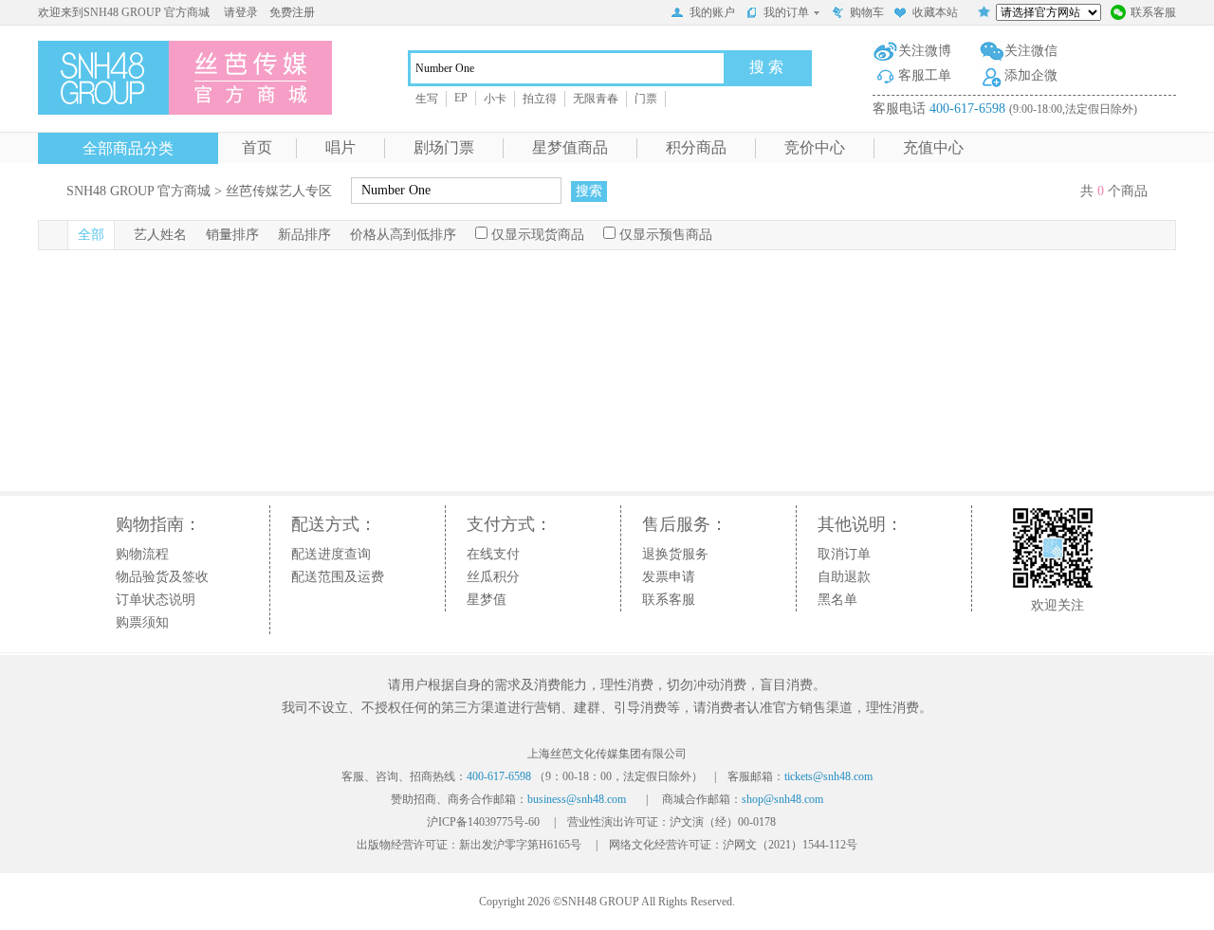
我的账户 (712, 12)
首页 (257, 147)
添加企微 (1031, 75)
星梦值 (486, 600)
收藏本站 (935, 12)
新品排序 (304, 235)
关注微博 (924, 51)
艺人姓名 (160, 235)
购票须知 (142, 622)
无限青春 (595, 98)
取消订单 (844, 554)
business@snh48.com (576, 799)
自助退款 (844, 577)
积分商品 (696, 147)
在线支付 (493, 554)
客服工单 (924, 75)
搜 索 (766, 67)
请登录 (241, 12)
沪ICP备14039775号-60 (483, 822)
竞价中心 (814, 147)
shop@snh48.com (782, 799)
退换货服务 (675, 554)
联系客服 (1153, 12)
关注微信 (1031, 51)
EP (461, 97)
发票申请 (668, 577)
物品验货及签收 (162, 577)
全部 (91, 235)
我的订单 (786, 12)
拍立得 (540, 98)
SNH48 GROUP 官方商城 (138, 191)
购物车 (867, 12)
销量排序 (232, 235)
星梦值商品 (570, 147)
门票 (646, 98)
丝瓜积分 (493, 577)
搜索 (589, 191)
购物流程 (142, 554)
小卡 (495, 98)
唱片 (340, 147)
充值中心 (933, 147)
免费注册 (292, 12)
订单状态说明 (155, 600)
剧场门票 (444, 147)
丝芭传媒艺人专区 (279, 191)
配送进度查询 (331, 554)
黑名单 (837, 600)
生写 (426, 98)
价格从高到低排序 (403, 235)
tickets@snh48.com (828, 776)
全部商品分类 (128, 148)
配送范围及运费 (337, 577)
